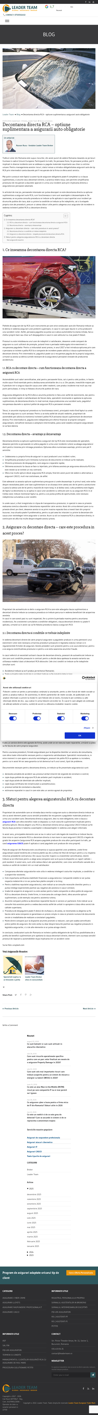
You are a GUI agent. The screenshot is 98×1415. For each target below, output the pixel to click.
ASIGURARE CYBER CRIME (14, 1298)
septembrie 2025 (34, 1208)
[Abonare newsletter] (92, 1374)
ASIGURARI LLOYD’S (11, 1302)
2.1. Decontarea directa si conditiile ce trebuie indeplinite (26, 231)
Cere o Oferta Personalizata (81, 1272)
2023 (31, 1255)
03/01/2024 (7, 121)
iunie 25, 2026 (32, 1084)
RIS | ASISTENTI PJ (60, 1321)
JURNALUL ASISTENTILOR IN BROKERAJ (69, 1302)
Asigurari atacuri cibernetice (39, 1142)
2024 (31, 1252)
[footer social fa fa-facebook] (83, 1388)
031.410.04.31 (58, 1348)
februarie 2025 (33, 1241)
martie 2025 (32, 1236)
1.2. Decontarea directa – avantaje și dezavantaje (24, 225)
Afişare (87, 728)
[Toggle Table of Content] (64, 216)
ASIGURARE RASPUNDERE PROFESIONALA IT (22, 1307)
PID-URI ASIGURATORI (61, 1312)
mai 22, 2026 (31, 1112)
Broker (24, 121)
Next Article (88, 1009)
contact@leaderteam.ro (62, 1353)
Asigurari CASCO (34, 1151)
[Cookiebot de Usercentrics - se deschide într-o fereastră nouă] (84, 678)
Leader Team (8, 114)
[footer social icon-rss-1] (88, 1388)
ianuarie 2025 (33, 1246)
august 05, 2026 (33, 1041)
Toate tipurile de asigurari (38, 1156)
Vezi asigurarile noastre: (15, 240)
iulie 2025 (31, 1218)
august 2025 (32, 1213)
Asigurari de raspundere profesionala (43, 1137)
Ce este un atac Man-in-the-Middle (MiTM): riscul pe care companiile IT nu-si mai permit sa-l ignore (47, 1090)
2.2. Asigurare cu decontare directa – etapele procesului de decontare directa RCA (35, 234)
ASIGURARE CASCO (11, 1312)
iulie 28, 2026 (31, 1054)
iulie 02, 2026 (32, 1069)
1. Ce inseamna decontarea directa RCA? (19, 219)
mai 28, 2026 (31, 1100)
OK (79, 735)
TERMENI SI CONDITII (12, 1354)
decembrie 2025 (34, 1194)
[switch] (37, 718)
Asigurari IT (32, 1147)
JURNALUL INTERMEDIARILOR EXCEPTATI (69, 1307)
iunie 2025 (31, 1222)
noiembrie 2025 (34, 1199)
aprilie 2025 (32, 1232)
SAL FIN (6, 1345)
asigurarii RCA (9, 821)
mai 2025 (31, 1227)
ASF (4, 1340)
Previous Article (12, 1009)
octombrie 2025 (34, 1203)
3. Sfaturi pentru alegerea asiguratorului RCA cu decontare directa (29, 237)
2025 (31, 1188)
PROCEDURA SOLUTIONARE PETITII (18, 1367)
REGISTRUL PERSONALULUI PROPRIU (68, 1298)
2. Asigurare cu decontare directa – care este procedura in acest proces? (31, 228)
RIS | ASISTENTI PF (60, 1316)
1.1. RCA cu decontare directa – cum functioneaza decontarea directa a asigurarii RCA (37, 222)
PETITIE (55, 1326)
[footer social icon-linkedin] (93, 1388)
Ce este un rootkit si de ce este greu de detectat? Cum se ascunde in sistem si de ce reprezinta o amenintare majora (46, 1117)
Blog (18, 114)
